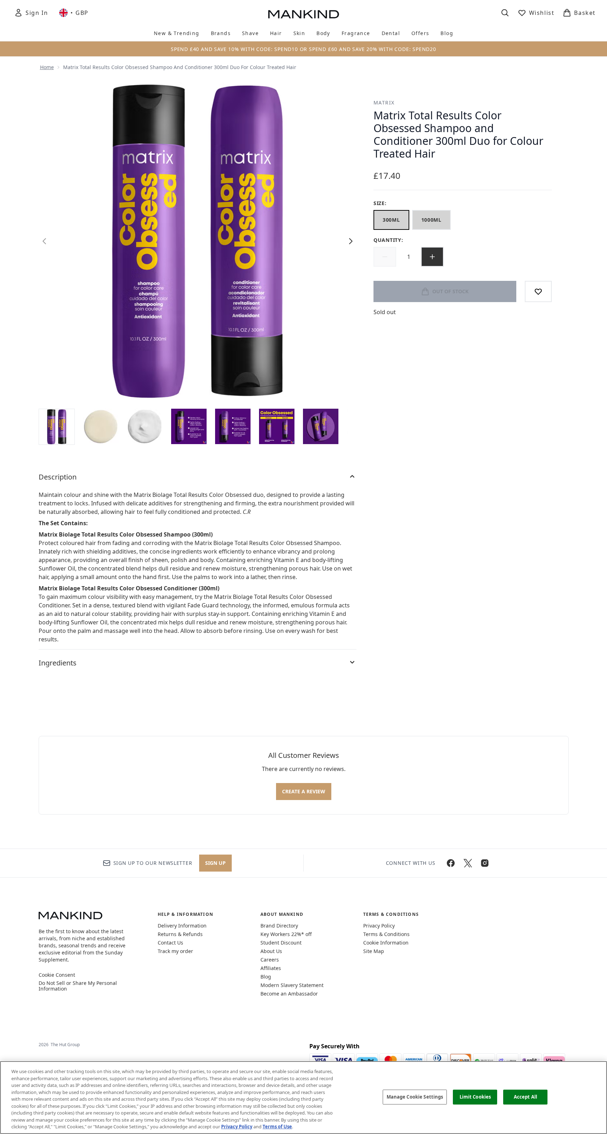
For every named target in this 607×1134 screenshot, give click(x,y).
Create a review (303, 791)
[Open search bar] (505, 12)
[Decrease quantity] (384, 257)
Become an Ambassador (289, 993)
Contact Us (170, 942)
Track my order (175, 951)
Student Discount (281, 942)
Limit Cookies (475, 1097)
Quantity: (388, 240)
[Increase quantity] (432, 257)
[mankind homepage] (303, 14)
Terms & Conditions (386, 934)
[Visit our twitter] (467, 863)
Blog (265, 976)
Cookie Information (386, 942)
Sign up (215, 863)
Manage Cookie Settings (415, 1097)
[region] (303, 1097)
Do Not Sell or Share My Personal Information (78, 986)
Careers (269, 959)
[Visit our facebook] (450, 863)
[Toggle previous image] (44, 241)
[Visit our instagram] (484, 863)
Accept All (525, 1097)
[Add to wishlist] (538, 291)
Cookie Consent (57, 975)
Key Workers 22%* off (286, 934)
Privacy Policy (379, 925)
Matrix (383, 102)
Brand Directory (279, 925)
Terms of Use (277, 1126)
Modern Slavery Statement (292, 985)
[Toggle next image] (350, 241)
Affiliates (270, 968)
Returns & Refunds (180, 934)
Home (47, 67)
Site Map (373, 951)
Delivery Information (182, 925)
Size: (380, 203)
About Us (271, 951)
